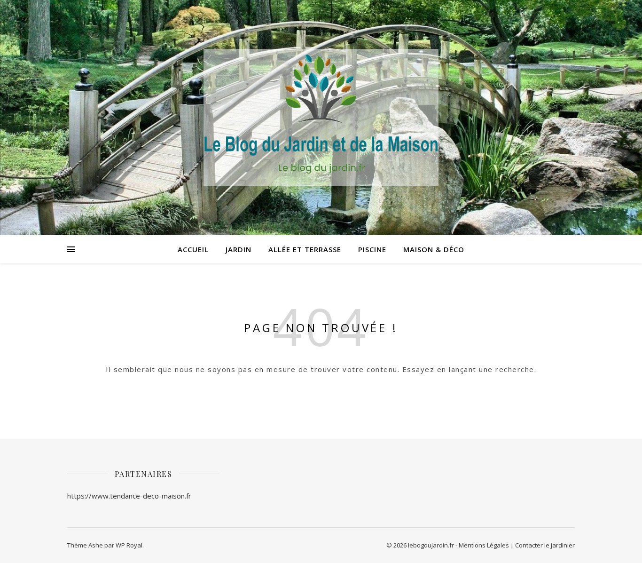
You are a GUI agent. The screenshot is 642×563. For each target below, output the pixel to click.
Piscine (372, 249)
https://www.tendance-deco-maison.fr (129, 495)
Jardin (238, 249)
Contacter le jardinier (545, 545)
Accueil (193, 249)
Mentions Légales (484, 545)
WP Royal (129, 545)
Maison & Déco (433, 249)
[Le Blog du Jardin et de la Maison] (321, 118)
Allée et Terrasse (304, 249)
